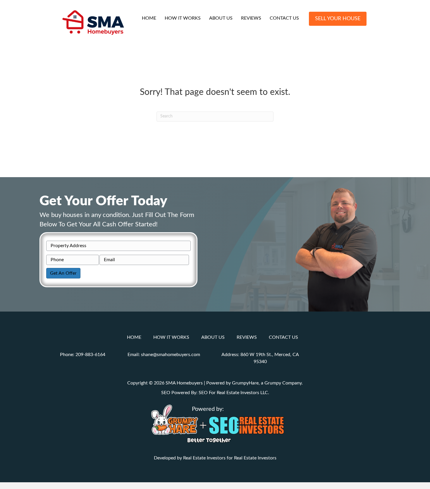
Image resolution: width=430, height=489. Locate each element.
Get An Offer (63, 273)
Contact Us (284, 18)
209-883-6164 (90, 354)
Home (149, 18)
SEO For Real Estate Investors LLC (233, 392)
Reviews (251, 18)
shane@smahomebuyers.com (170, 354)
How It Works (183, 18)
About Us (221, 18)
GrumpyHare (245, 383)
